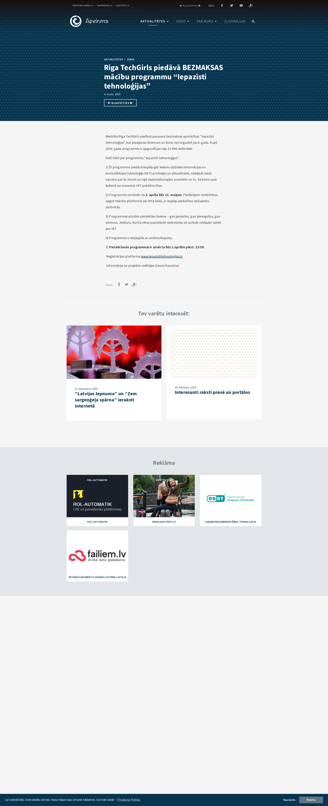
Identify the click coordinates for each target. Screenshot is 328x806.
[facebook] (222, 5)
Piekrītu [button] (311, 799)
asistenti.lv (122, 5)
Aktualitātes (152, 21)
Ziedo (211, 5)
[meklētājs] (253, 21)
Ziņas (131, 59)
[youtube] (241, 5)
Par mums (205, 21)
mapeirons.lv (104, 5)
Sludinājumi (235, 21)
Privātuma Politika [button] (129, 799)
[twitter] (232, 5)
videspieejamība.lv (83, 5)
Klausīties (190, 5)
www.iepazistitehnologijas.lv (161, 256)
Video (181, 21)
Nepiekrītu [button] (289, 799)
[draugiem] (251, 5)
